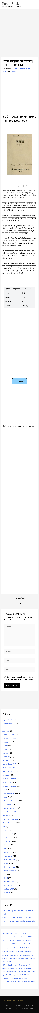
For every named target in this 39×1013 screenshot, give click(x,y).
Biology (27, 933)
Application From (8, 720)
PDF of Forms (7, 837)
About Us (9, 1005)
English (12, 944)
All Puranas (5, 934)
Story (4, 874)
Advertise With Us (28, 1008)
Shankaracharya (21, 971)
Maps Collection (30, 958)
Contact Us (18, 1005)
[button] (28, 5)
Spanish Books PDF (9, 871)
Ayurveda (5, 731)
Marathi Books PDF (9, 823)
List (3, 958)
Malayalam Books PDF (10, 819)
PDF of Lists (6, 841)
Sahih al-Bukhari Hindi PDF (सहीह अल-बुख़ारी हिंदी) (18, 921)
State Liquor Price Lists (16, 975)
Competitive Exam (9, 940)
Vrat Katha (6, 893)
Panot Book (10, 3)
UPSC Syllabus (22, 981)
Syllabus (25, 978)
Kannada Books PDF (9, 812)
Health (4, 790)
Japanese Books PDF (9, 808)
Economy (5, 753)
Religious (5, 863)
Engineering (6, 760)
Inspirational (6, 804)
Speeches (5, 975)
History (5, 797)
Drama (4, 749)
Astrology (6, 727)
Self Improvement (8, 867)
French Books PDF (8, 771)
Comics (5, 746)
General (5, 71)
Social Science (31, 971)
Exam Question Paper (10, 948)
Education (6, 757)
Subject (5, 878)
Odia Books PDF (8, 834)
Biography (6, 742)
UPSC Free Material (9, 981)
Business (24, 937)
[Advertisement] (19, 36)
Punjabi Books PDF (9, 860)
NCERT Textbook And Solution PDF (15, 965)
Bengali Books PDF (9, 738)
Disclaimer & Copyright (12, 1008)
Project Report (28, 968)
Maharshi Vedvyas (18, 958)
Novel (4, 830)
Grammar (28, 952)
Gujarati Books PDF (9, 786)
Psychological (7, 856)
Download (19, 381)
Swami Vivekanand (15, 978)
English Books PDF (9, 764)
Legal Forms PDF (28, 955)
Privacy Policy (28, 1005)
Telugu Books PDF (8, 885)
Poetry (28, 69)
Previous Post (20, 598)
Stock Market (28, 975)
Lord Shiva (9, 958)
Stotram (5, 978)
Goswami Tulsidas (8, 952)
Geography (6, 775)
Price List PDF (7, 852)
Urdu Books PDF (8, 889)
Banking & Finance (8, 735)
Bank (22, 934)
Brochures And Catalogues (11, 937)
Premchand (5, 968)
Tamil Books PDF (8, 882)
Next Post (19, 604)
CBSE (30, 937)
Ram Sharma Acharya (9, 972)
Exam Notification (26, 944)
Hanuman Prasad (7, 955)
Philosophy (6, 845)
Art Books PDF (15, 934)
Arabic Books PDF (8, 724)
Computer (20, 940)
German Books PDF (9, 779)
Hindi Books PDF (19, 69)
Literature (6, 815)
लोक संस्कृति (31, 981)
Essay (17, 944)
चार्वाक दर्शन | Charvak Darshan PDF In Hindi (16, 918)
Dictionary (28, 940)
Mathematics (6, 962)
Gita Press (31, 948)
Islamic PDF (18, 955)
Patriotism (32, 965)
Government (6, 782)
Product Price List (16, 968)
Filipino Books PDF (9, 768)
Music (4, 827)
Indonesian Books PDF (10, 801)
